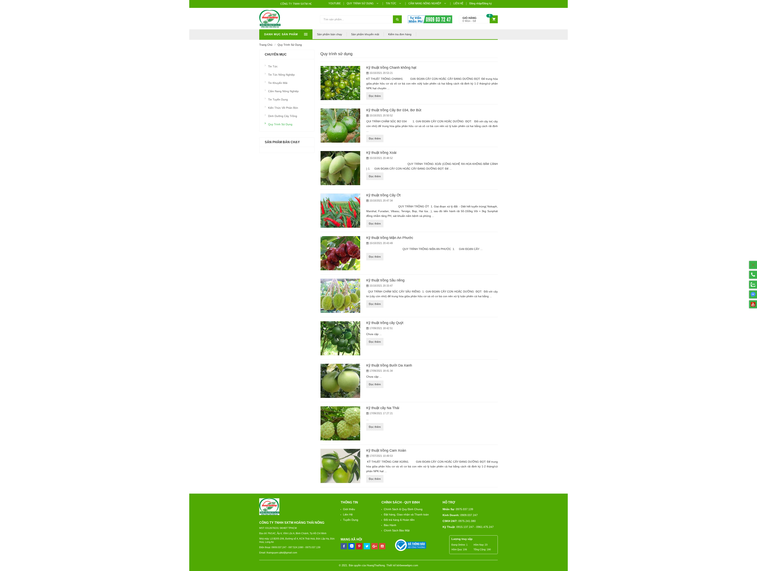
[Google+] (374, 546)
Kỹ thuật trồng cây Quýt (384, 323)
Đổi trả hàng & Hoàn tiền (399, 519)
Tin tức (273, 66)
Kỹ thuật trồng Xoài (381, 153)
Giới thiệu (349, 509)
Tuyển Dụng (350, 519)
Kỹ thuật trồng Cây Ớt (383, 195)
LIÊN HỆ (458, 3)
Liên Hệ (348, 514)
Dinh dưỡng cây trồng (282, 116)
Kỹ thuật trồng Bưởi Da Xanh (389, 365)
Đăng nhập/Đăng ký (480, 3)
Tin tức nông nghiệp (281, 74)
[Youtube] (382, 546)
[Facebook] (344, 546)
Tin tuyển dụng (278, 99)
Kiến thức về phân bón (283, 107)
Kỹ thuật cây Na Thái (382, 408)
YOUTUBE (334, 3)
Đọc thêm (375, 95)
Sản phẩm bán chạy (329, 34)
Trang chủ (265, 44)
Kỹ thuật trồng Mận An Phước (389, 238)
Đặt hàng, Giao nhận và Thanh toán (406, 514)
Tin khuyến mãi (277, 82)
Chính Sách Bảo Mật (397, 530)
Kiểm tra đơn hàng (399, 34)
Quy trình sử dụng (280, 124)
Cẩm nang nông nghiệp (283, 91)
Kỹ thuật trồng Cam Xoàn (386, 450)
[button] (478, 19)
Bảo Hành (390, 525)
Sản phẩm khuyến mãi (365, 34)
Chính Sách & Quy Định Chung (403, 509)
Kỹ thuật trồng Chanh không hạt (391, 68)
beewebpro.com (409, 565)
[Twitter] (359, 546)
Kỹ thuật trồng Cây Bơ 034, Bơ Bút (393, 110)
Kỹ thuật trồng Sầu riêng (385, 280)
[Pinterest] (367, 546)
